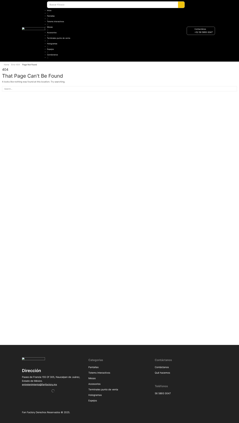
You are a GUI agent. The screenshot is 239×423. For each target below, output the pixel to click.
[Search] (181, 5)
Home (6, 64)
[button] (203, 32)
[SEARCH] (234, 88)
